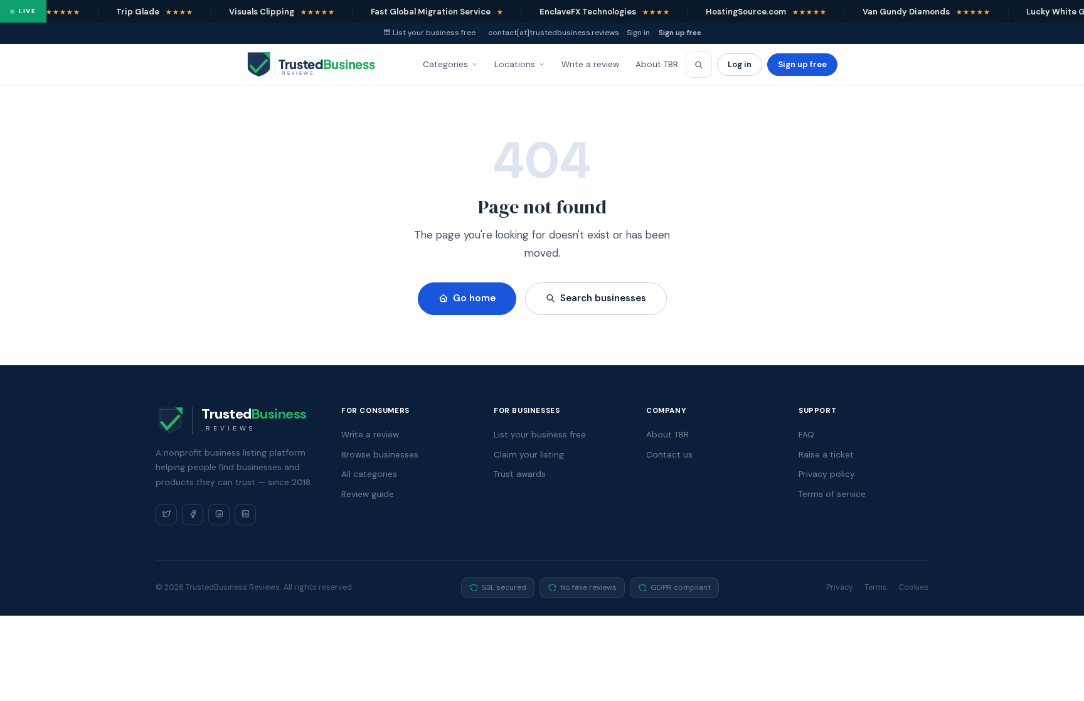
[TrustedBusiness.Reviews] (322, 64)
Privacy (839, 587)
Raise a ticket (826, 454)
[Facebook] (192, 514)
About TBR (656, 64)
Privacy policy (827, 474)
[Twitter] (166, 514)
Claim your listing (529, 454)
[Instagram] (219, 514)
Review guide (367, 494)
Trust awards (520, 474)
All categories (369, 474)
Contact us (669, 454)
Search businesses (603, 298)
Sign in (638, 33)
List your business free (434, 33)
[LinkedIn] (245, 514)
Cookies (913, 587)
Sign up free (680, 33)
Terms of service (832, 494)
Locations (514, 64)
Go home (474, 298)
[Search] (699, 64)
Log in (740, 64)
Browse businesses (379, 454)
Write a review (590, 64)
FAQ (806, 434)
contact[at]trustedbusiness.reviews (553, 33)
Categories (445, 64)
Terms (875, 587)
